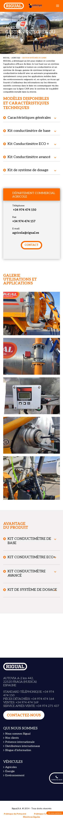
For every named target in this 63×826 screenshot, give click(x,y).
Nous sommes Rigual (17, 733)
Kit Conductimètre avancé (29, 157)
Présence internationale (20, 742)
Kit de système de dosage (28, 170)
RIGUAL (6, 58)
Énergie (10, 771)
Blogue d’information (18, 750)
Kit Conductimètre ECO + (28, 144)
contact (31, 245)
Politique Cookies (43, 814)
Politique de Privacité (15, 814)
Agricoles (11, 767)
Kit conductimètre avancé (27, 573)
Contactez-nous (24, 715)
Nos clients (12, 738)
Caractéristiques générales (29, 117)
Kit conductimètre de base (29, 131)
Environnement (14, 775)
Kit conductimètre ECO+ (32, 557)
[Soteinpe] (33, 6)
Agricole (15, 58)
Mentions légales (31, 817)
